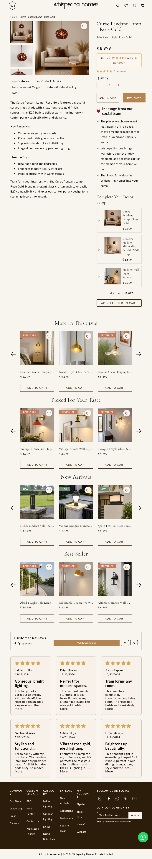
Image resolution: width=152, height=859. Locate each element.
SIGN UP (135, 815)
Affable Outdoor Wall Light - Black (115, 602)
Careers (14, 823)
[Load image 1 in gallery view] (21, 32)
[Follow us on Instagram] (100, 798)
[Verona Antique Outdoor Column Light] (76, 502)
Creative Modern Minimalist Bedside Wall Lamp (131, 246)
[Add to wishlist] (84, 26)
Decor (46, 826)
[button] (143, 837)
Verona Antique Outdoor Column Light (76, 526)
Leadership (16, 808)
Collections (66, 810)
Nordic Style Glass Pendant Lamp (76, 372)
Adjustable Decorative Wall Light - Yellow (76, 602)
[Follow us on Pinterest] (126, 798)
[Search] (118, 5)
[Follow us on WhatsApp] (117, 798)
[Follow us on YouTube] (134, 798)
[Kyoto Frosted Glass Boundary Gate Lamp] (115, 502)
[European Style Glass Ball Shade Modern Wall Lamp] (115, 425)
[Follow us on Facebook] (109, 798)
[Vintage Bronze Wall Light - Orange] (37, 425)
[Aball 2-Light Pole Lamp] (37, 579)
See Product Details (48, 81)
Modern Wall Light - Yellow (131, 273)
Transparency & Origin (25, 87)
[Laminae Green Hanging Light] (37, 348)
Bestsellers (66, 818)
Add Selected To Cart (119, 303)
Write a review (86, 642)
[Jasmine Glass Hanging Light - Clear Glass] (115, 348)
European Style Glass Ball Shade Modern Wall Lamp (115, 449)
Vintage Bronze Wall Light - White (76, 449)
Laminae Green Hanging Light (37, 372)
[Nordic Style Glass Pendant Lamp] (76, 348)
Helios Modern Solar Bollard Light (37, 526)
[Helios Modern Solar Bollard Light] (37, 502)
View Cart (82, 824)
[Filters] (125, 643)
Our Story (15, 801)
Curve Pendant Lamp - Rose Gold (131, 217)
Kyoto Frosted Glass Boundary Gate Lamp (115, 526)
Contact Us (33, 821)
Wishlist (81, 832)
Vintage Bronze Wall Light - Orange (37, 449)
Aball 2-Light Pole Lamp (35, 602)
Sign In (81, 804)
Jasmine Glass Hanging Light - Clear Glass (115, 372)
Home (13, 16)
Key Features (20, 81)
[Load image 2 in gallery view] (21, 56)
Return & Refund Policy (61, 87)
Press (13, 816)
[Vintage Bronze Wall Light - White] (76, 425)
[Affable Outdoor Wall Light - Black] (115, 579)
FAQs (15, 93)
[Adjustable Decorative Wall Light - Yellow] (76, 579)
